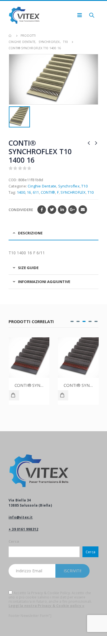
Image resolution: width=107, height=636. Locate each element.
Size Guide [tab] (28, 267)
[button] (72, 321)
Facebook (41, 209)
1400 (21, 192)
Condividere (21, 209)
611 (36, 192)
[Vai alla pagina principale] (11, 35)
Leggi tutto (14, 395)
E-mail (82, 209)
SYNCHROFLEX (73, 192)
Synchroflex (69, 186)
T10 (84, 186)
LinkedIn (62, 209)
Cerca (14, 541)
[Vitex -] (24, 15)
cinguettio (52, 209)
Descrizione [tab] (30, 233)
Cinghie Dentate (42, 186)
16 (29, 192)
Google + (72, 209)
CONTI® (48, 192)
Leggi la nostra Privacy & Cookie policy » (46, 605)
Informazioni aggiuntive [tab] (44, 281)
